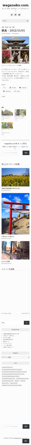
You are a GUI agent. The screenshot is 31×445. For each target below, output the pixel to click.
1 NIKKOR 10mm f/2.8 (7, 367)
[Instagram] (15, 14)
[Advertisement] (15, 405)
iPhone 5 (17, 380)
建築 (3, 27)
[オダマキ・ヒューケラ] (7, 125)
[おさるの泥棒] (15, 259)
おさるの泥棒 (6, 261)
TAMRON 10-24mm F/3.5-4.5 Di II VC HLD (11, 385)
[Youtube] (19, 14)
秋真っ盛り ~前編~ (20, 116)
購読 (26, 153)
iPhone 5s (23, 380)
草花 (10, 27)
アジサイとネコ (7, 343)
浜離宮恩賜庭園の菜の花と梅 (10, 188)
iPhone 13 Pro (5, 383)
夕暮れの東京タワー (8, 347)
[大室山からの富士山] (15, 234)
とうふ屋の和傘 (7, 345)
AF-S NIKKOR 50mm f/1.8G (8, 378)
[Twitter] (11, 14)
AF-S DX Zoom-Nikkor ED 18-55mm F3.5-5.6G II (13, 374)
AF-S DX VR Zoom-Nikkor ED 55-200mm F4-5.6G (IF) (14, 371)
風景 (13, 27)
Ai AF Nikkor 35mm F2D (7, 380)
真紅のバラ (6, 341)
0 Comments (15, 33)
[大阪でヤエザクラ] (7, 112)
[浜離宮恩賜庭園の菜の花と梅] (15, 186)
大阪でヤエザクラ (6, 116)
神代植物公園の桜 (8, 339)
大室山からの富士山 (8, 236)
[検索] (26, 323)
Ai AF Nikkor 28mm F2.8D (22, 378)
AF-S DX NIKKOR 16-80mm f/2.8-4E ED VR (12, 369)
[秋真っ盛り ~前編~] (20, 112)
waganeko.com (15, 5)
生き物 (6, 27)
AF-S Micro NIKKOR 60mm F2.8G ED (10, 376)
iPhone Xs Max (13, 383)
